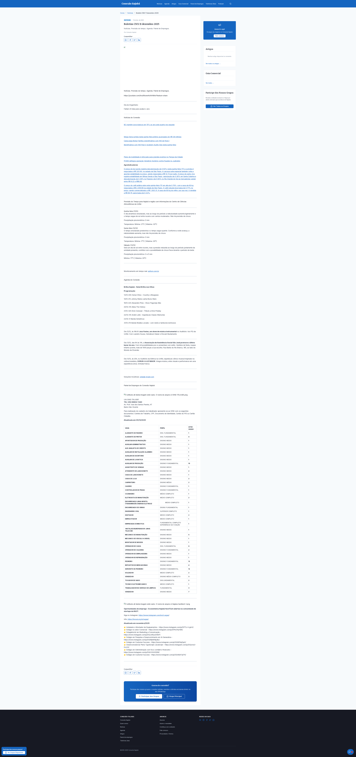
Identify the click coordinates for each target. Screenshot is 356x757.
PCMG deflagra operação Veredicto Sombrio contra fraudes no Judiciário (152, 161)
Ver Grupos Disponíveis (15, 752)
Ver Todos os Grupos (221, 106)
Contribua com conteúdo (167, 727)
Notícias (130, 13)
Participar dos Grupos (150, 696)
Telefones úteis (125, 740)
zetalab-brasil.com (147, 377)
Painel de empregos (126, 737)
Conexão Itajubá (125, 720)
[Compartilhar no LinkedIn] (139, 40)
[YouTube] (200, 720)
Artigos (122, 734)
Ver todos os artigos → (213, 63)
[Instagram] (203, 720)
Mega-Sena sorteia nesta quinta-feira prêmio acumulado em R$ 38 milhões (152, 137)
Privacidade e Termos (166, 734)
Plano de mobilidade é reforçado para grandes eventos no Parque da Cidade (153, 157)
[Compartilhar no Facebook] (130, 40)
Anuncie (162, 720)
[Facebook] (207, 720)
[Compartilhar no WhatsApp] (126, 40)
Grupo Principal (175, 696)
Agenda (122, 730)
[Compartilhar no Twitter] (134, 40)
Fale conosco (164, 730)
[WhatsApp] (213, 720)
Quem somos (124, 723)
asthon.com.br (153, 271)
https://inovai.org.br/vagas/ (138, 619)
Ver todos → (210, 83)
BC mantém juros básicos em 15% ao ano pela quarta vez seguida (149, 125)
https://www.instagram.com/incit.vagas (154, 615)
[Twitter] (210, 720)
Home (122, 13)
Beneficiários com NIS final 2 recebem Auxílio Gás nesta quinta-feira (150, 145)
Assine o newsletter (166, 723)
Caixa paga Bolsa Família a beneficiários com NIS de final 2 (146, 141)
